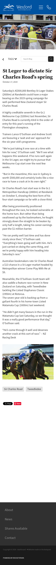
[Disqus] (28, 450)
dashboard (21, 549)
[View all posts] (3, 60)
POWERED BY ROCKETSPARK (13, 558)
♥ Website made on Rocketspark (39, 549)
